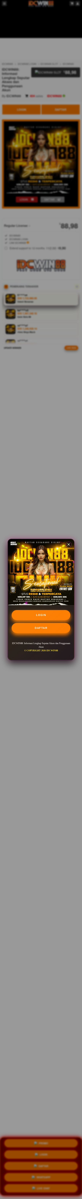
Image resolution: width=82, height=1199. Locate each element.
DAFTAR (41, 627)
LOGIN (41, 615)
